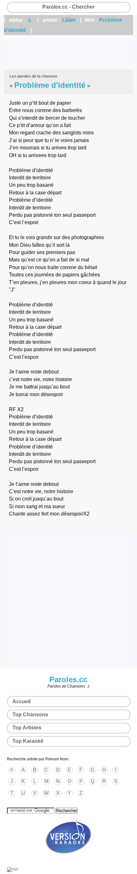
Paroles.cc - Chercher (68, 7)
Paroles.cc (68, 679)
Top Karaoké (27, 741)
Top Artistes (26, 727)
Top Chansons (30, 714)
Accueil (21, 701)
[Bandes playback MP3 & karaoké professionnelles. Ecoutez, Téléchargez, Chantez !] (68, 860)
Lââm (69, 20)
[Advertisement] (68, 52)
